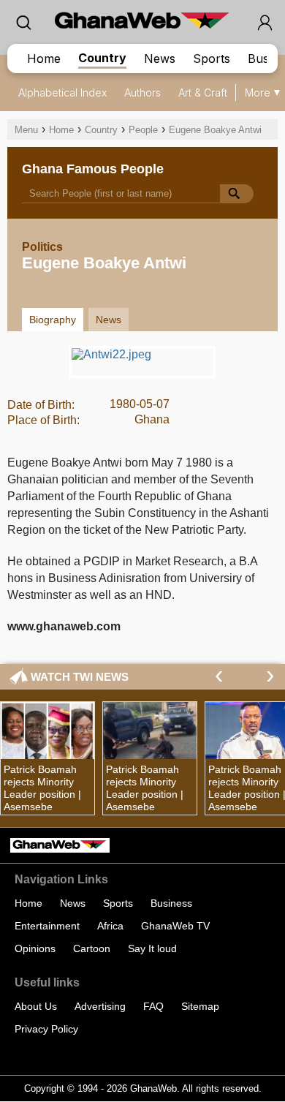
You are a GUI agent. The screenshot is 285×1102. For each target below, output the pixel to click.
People (143, 129)
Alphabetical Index (62, 92)
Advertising (100, 1006)
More (257, 92)
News (159, 58)
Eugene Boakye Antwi (215, 129)
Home (44, 58)
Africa (110, 926)
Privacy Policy (46, 1029)
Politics (42, 247)
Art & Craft (202, 92)
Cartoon (91, 948)
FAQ (153, 1006)
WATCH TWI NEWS (80, 677)
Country (102, 57)
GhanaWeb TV (175, 926)
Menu (26, 129)
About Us (36, 1006)
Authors (142, 92)
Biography (52, 319)
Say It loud (152, 948)
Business (171, 903)
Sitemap (200, 1006)
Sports (211, 58)
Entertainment (47, 926)
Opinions (35, 948)
